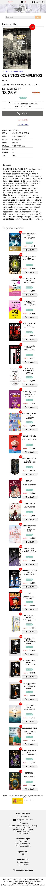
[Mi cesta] (22, 2)
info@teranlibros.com (25, 820)
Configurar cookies (23, 846)
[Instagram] (23, 854)
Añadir (24, 113)
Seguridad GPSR (23, 125)
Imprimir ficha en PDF (13, 71)
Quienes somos (23, 862)
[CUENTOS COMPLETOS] (17, 48)
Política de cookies (23, 844)
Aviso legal (23, 841)
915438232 (25, 816)
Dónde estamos (23, 864)
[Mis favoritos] (9, 2)
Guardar (24, 120)
